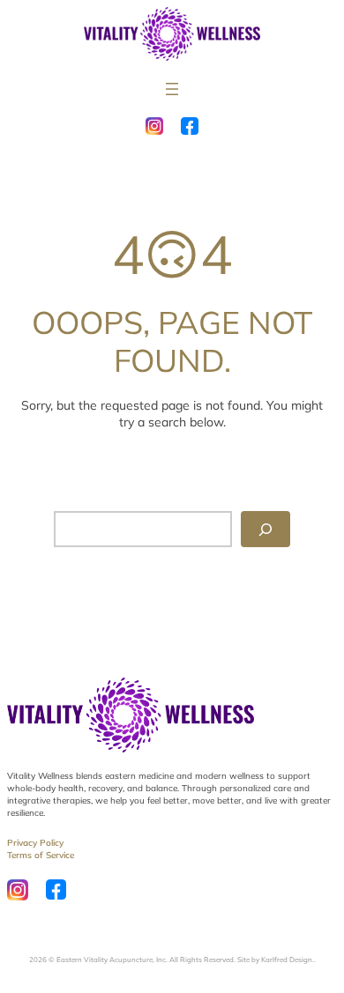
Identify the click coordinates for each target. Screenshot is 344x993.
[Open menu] (172, 89)
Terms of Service (40, 855)
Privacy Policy (35, 842)
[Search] (265, 529)
